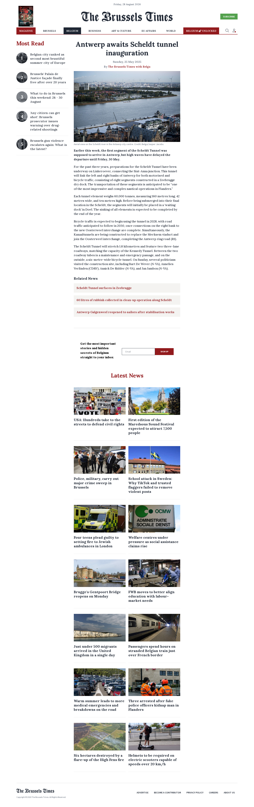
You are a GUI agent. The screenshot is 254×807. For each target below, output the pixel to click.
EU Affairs (149, 30)
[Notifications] (234, 30)
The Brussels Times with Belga (129, 66)
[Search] (227, 30)
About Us (229, 792)
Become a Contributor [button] (167, 792)
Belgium (72, 30)
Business (94, 30)
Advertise (142, 792)
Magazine (26, 30)
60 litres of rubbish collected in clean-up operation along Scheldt (124, 300)
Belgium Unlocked (201, 30)
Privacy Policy (194, 792)
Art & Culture (121, 30)
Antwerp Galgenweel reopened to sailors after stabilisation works (125, 312)
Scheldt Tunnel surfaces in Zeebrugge (104, 288)
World (171, 30)
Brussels (49, 30)
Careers (213, 792)
